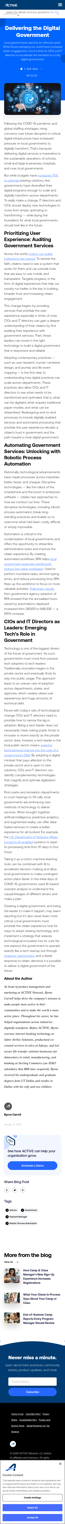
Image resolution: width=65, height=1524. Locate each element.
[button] (59, 5)
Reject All (32, 1507)
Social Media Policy (28, 1420)
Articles (31, 75)
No (57, 12)
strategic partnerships (19, 956)
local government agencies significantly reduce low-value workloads (30, 564)
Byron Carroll (12, 1114)
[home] (10, 4)
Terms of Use (17, 1414)
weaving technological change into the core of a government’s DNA (31, 750)
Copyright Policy (33, 1414)
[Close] (60, 1464)
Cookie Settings (32, 1497)
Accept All (32, 1517)
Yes (52, 12)
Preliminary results (42, 588)
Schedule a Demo (32, 1165)
